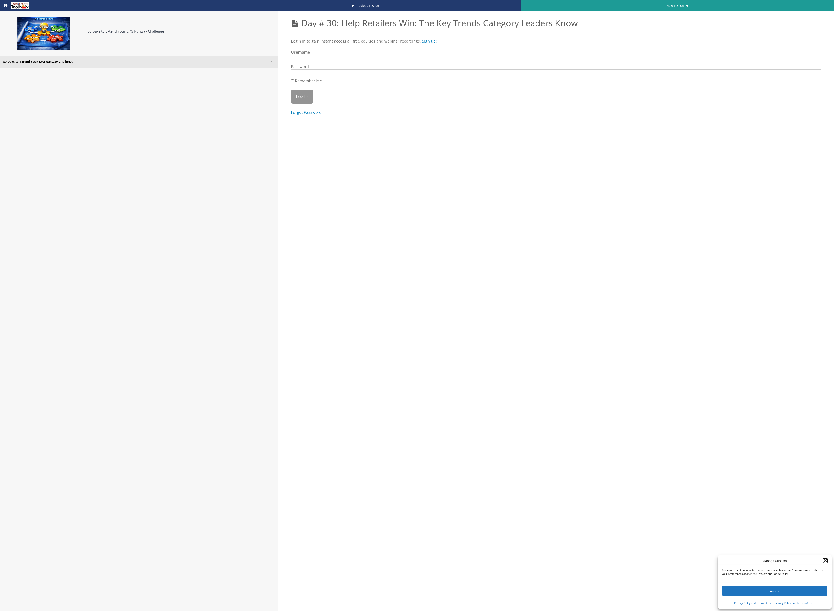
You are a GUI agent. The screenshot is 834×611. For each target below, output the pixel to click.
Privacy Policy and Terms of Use (753, 603)
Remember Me (308, 80)
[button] (825, 560)
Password (300, 66)
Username (300, 52)
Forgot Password (306, 112)
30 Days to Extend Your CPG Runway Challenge (126, 31)
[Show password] (813, 73)
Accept (775, 591)
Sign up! (429, 41)
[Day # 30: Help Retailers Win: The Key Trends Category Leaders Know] (43, 33)
